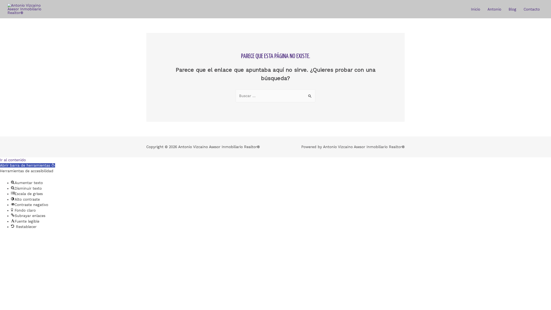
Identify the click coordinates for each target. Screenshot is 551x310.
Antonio (494, 9)
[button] (27, 165)
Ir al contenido (13, 160)
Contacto (532, 9)
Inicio (475, 9)
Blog (512, 9)
